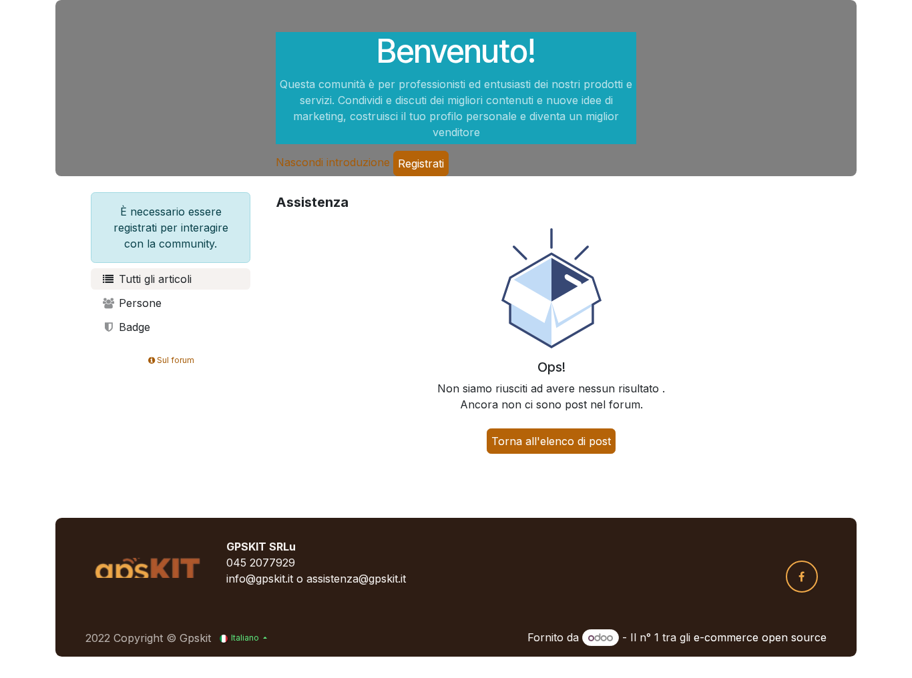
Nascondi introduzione (333, 162)
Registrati (421, 163)
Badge (133, 327)
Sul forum (175, 360)
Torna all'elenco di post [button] (551, 441)
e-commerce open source (760, 637)
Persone (139, 303)
